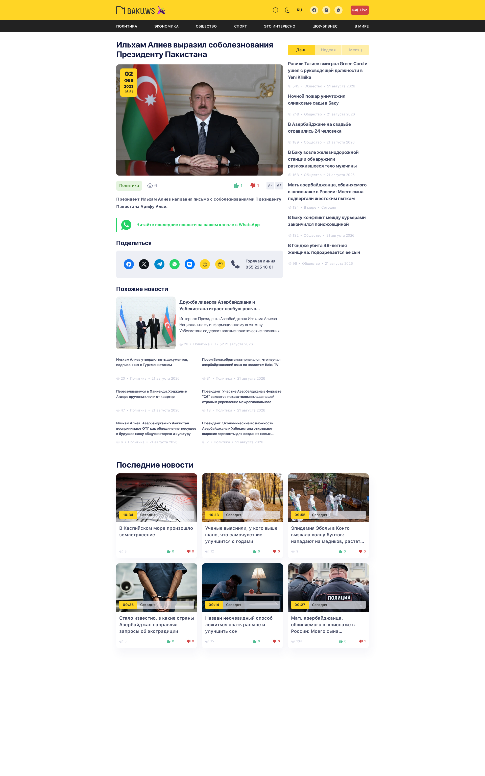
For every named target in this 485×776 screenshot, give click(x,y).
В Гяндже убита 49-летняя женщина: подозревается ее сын (324, 249)
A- (270, 185)
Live (363, 10)
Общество (206, 26)
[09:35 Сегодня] (156, 587)
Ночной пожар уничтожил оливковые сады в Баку (316, 99)
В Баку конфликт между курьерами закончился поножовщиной (327, 221)
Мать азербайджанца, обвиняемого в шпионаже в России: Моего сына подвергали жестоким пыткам (327, 191)
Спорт (240, 26)
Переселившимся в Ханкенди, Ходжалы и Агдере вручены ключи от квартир (151, 394)
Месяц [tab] (355, 49)
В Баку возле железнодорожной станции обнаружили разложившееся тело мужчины (323, 159)
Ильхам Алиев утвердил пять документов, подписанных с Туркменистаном (152, 362)
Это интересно (279, 26)
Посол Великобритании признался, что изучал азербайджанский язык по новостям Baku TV (241, 362)
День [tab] (301, 49)
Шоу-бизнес (324, 26)
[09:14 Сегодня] (242, 587)
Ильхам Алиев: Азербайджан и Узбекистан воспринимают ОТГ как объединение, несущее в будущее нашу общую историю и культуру (156, 428)
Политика (126, 26)
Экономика (166, 26)
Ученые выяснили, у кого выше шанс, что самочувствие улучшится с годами (241, 534)
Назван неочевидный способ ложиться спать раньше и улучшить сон (239, 624)
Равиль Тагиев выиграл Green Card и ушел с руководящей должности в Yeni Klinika (328, 70)
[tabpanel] (328, 163)
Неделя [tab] (328, 49)
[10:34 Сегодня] (156, 497)
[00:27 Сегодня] (328, 587)
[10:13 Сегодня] (242, 497)
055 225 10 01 (260, 267)
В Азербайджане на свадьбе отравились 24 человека (319, 128)
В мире (362, 26)
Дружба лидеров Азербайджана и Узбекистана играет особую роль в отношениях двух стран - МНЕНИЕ (217, 308)
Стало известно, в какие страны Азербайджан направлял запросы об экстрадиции (156, 624)
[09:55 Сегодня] (328, 497)
